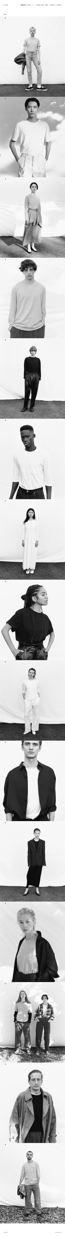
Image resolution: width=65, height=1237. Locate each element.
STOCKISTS (52, 5)
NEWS (46, 5)
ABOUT (29, 5)
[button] (5, 98)
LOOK (33, 5)
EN (4, 5)
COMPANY (6, 1232)
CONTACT (59, 5)
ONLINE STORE (40, 5)
